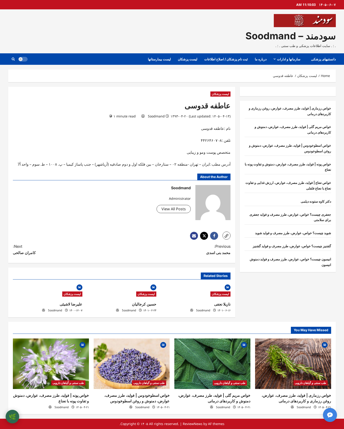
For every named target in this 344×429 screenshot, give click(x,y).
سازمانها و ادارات (288, 59)
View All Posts (173, 208)
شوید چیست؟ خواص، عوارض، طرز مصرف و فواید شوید (293, 233)
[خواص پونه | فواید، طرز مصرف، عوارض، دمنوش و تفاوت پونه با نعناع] (51, 363)
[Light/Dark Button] (23, 59)
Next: (24, 249)
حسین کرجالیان (144, 304)
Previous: (218, 249)
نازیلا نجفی (222, 304)
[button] (13, 59)
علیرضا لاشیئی (71, 304)
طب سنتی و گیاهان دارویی (310, 383)
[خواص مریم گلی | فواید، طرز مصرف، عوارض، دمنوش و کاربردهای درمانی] (212, 363)
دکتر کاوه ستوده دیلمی (316, 201)
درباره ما (261, 59)
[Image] (228, 287)
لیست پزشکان (187, 59)
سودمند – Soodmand (290, 36)
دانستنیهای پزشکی (323, 59)
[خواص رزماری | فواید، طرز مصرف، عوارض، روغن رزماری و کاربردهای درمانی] (293, 363)
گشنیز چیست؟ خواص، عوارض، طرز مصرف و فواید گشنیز (292, 246)
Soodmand (156, 116)
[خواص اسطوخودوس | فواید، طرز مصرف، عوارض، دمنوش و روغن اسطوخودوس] (132, 363)
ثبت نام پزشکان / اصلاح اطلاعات (226, 59)
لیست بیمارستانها (159, 59)
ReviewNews (192, 424)
